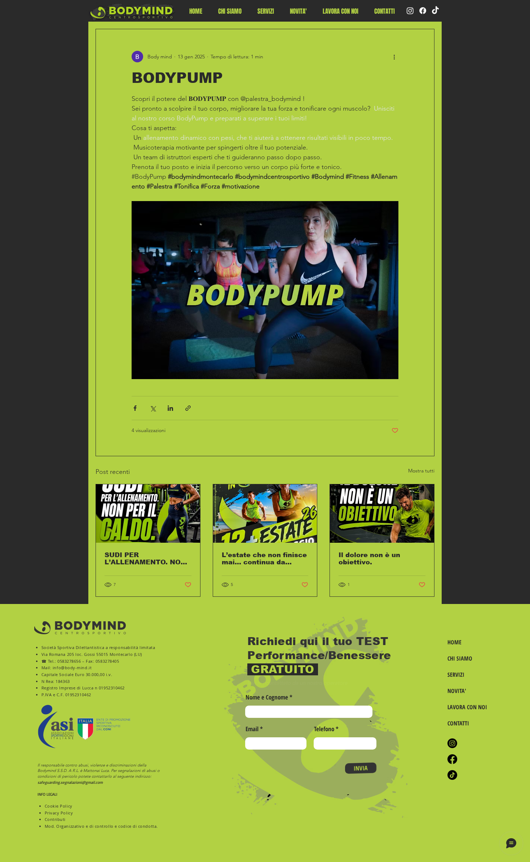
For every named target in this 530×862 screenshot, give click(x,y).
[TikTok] (435, 10)
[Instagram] (410, 10)
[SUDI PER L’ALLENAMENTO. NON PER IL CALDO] (148, 513)
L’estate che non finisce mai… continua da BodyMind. (264, 558)
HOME (454, 642)
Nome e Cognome (267, 697)
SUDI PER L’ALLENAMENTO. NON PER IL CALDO (145, 558)
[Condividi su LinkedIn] (170, 408)
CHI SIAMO (459, 658)
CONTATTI (458, 723)
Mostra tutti (421, 470)
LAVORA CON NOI (466, 707)
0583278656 (69, 661)
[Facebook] (422, 10)
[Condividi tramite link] (188, 408)
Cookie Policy (58, 806)
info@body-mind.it (72, 667)
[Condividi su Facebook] (135, 408)
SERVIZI (455, 675)
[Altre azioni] (394, 56)
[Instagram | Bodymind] (452, 743)
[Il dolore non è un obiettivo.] (382, 513)
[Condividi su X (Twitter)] (152, 408)
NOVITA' (456, 691)
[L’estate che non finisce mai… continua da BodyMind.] (265, 513)
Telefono (324, 729)
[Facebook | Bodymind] (452, 759)
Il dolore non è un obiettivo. (369, 558)
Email (252, 729)
